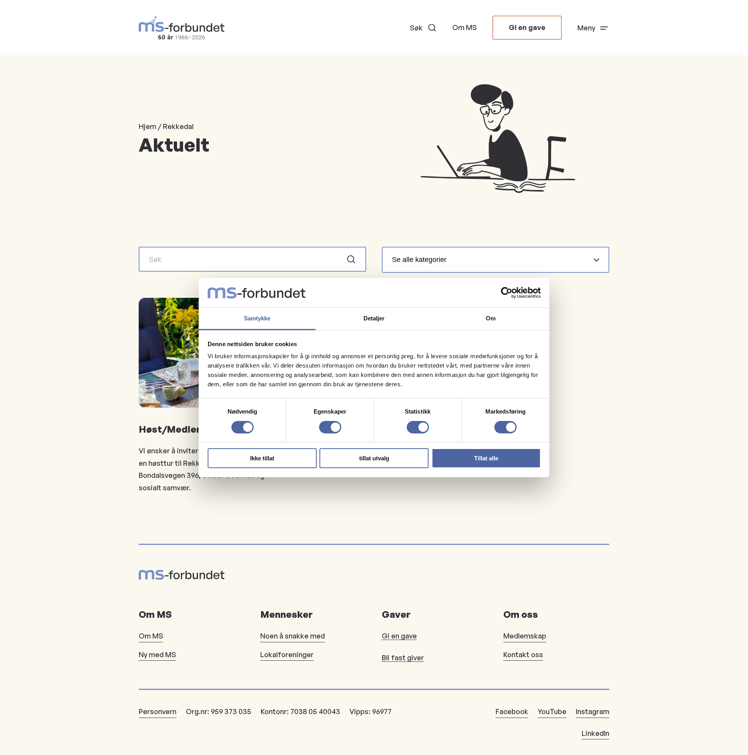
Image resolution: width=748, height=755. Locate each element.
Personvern (157, 711)
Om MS (464, 27)
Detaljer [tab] (374, 318)
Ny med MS (157, 654)
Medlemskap (524, 635)
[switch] (330, 427)
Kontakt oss (523, 654)
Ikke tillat (262, 458)
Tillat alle (486, 458)
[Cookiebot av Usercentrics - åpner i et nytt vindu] (507, 293)
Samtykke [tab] (257, 318)
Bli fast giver (403, 657)
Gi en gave (527, 27)
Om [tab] (491, 318)
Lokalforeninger (287, 654)
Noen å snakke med (292, 635)
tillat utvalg (374, 458)
